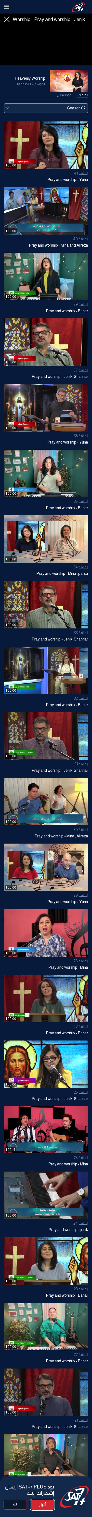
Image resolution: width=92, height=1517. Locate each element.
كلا (15, 1504)
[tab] (83, 95)
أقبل (42, 1504)
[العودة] (7, 19)
